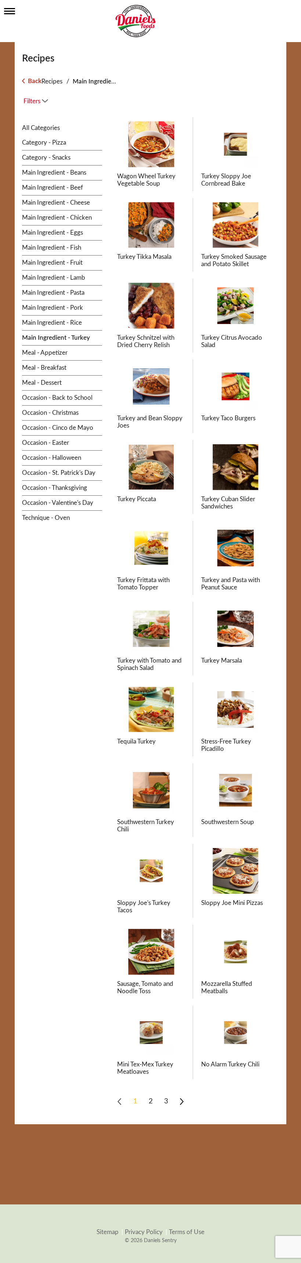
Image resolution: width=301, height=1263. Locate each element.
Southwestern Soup (227, 822)
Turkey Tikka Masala (144, 257)
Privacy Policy (144, 1232)
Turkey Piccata (136, 499)
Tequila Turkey (136, 741)
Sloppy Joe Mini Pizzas (232, 903)
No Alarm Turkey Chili (230, 1064)
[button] (135, 1101)
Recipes (51, 81)
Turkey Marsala (221, 660)
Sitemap (108, 1232)
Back (33, 81)
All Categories (41, 128)
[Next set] (181, 1101)
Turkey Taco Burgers (228, 418)
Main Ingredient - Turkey (107, 81)
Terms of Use (186, 1232)
